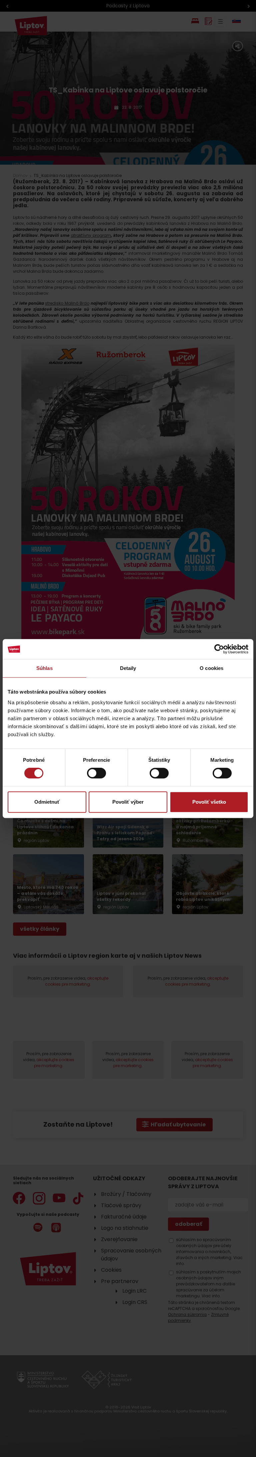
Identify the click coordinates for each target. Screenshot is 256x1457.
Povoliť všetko (209, 802)
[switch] (96, 773)
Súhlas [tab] (44, 668)
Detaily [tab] (128, 668)
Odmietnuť (47, 802)
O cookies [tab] (211, 668)
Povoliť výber (128, 802)
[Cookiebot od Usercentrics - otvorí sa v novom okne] (219, 649)
